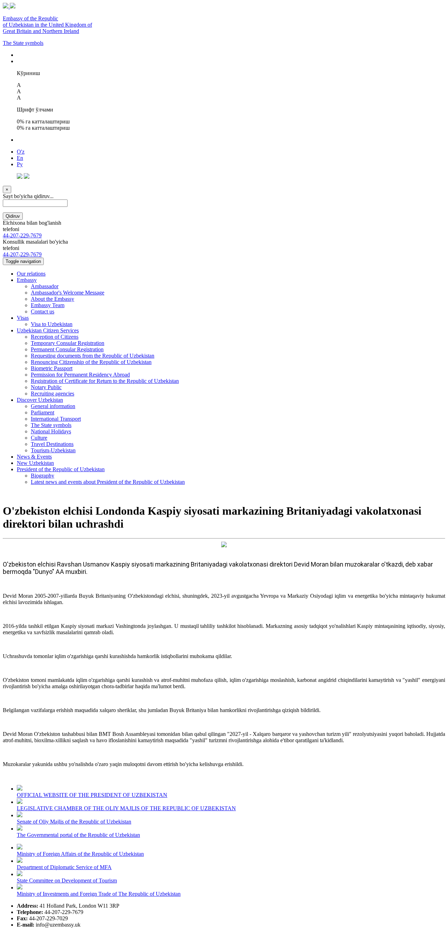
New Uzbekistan (35, 463)
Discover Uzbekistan (40, 400)
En (20, 158)
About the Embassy (52, 299)
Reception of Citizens (54, 337)
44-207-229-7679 (22, 235)
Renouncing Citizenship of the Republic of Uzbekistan (91, 362)
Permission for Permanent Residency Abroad (80, 375)
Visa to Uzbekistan (51, 324)
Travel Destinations (52, 444)
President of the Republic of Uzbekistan (61, 469)
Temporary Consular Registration (67, 343)
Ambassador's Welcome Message (67, 293)
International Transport (56, 419)
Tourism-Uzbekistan (53, 450)
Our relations (31, 274)
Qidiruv (13, 216)
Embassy (27, 280)
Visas (23, 318)
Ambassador (44, 286)
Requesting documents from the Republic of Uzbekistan (92, 356)
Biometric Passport (51, 368)
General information (53, 406)
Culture (39, 438)
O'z (20, 152)
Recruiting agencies (52, 394)
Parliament (42, 412)
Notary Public (46, 387)
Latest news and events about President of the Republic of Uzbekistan (108, 482)
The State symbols (23, 43)
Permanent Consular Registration (67, 349)
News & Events (34, 457)
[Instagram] (26, 177)
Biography (42, 476)
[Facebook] (19, 177)
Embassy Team (47, 305)
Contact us (42, 311)
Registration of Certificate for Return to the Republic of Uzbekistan (105, 381)
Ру (20, 164)
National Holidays (51, 431)
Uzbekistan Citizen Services (48, 330)
